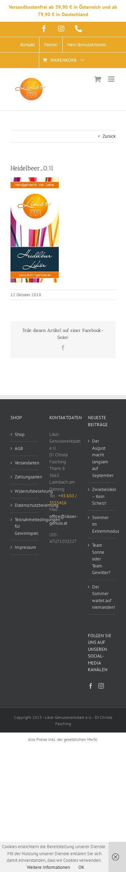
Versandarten (25, 463)
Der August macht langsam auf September (102, 458)
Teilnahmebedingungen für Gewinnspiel (25, 526)
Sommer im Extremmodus (102, 524)
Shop (19, 434)
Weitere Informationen (48, 867)
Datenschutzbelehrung (25, 505)
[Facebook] (90, 686)
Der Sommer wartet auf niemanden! (102, 597)
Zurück (109, 136)
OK (81, 867)
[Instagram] (101, 686)
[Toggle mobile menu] (111, 79)
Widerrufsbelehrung (25, 491)
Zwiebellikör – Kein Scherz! (102, 496)
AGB (19, 448)
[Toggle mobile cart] (97, 79)
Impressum (25, 547)
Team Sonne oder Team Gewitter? (101, 558)
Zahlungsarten (25, 477)
